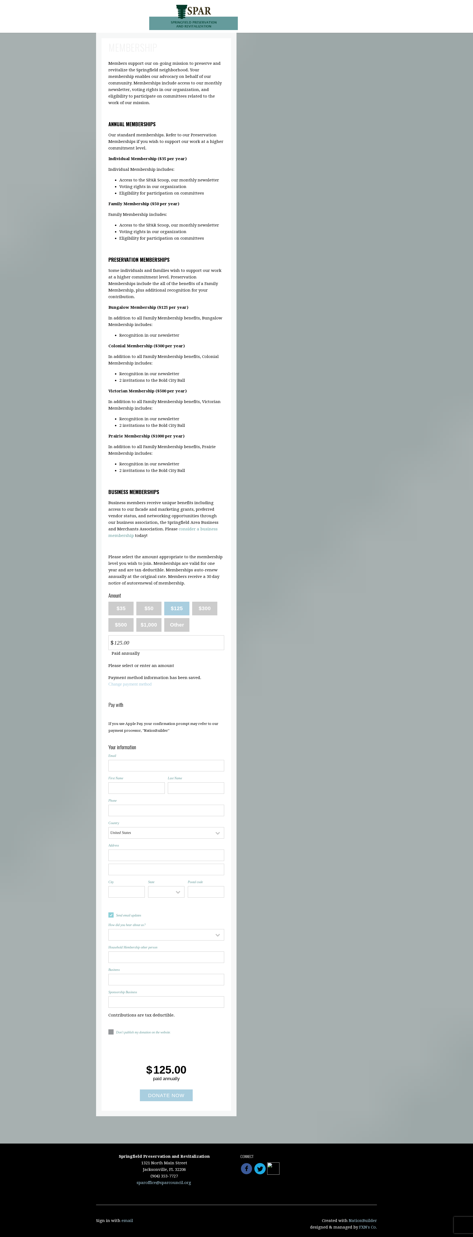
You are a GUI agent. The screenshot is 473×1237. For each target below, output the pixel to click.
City (111, 882)
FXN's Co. (368, 1227)
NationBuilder (363, 1220)
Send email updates (128, 915)
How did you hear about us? (127, 925)
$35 (121, 608)
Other (177, 625)
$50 (149, 608)
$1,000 (149, 625)
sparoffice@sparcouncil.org (164, 1182)
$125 (177, 608)
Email (112, 756)
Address (113, 845)
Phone (112, 801)
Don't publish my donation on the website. (143, 1032)
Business (114, 970)
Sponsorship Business (122, 992)
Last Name (175, 778)
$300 (205, 608)
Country (113, 823)
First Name (115, 778)
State (151, 882)
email (127, 1220)
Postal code (195, 882)
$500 (121, 625)
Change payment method (130, 684)
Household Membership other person (132, 947)
